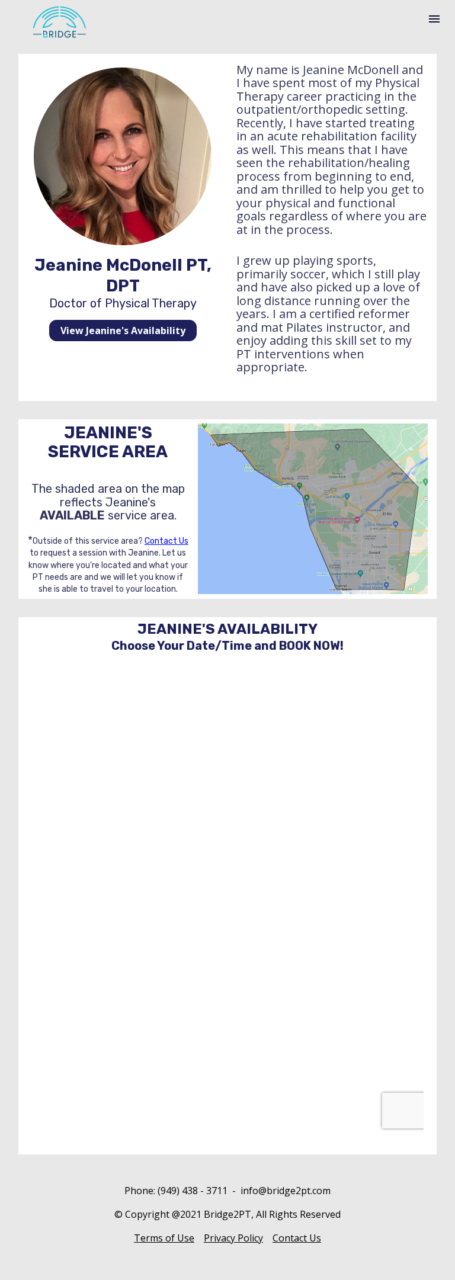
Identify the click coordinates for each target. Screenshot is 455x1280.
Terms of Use (164, 1237)
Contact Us (166, 541)
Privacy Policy (233, 1237)
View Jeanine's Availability (122, 330)
